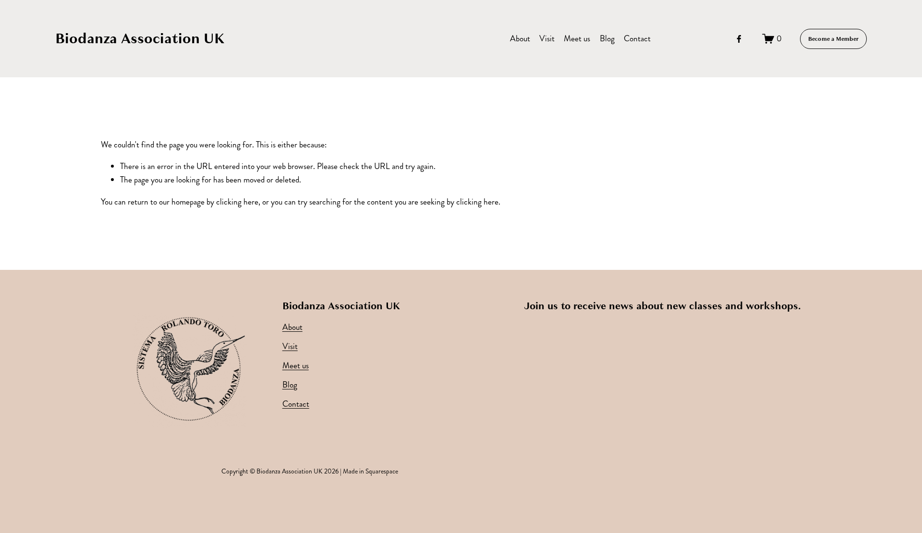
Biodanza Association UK (140, 38)
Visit (547, 39)
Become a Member (833, 39)
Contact (637, 39)
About (520, 39)
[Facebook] (739, 39)
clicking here (237, 202)
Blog (607, 39)
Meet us (577, 39)
